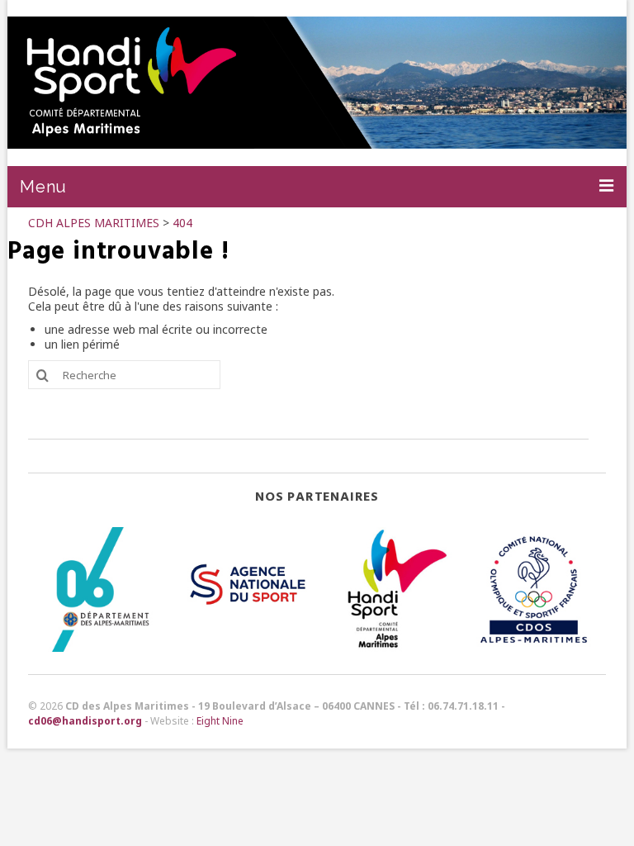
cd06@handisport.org (85, 721)
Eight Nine (220, 721)
